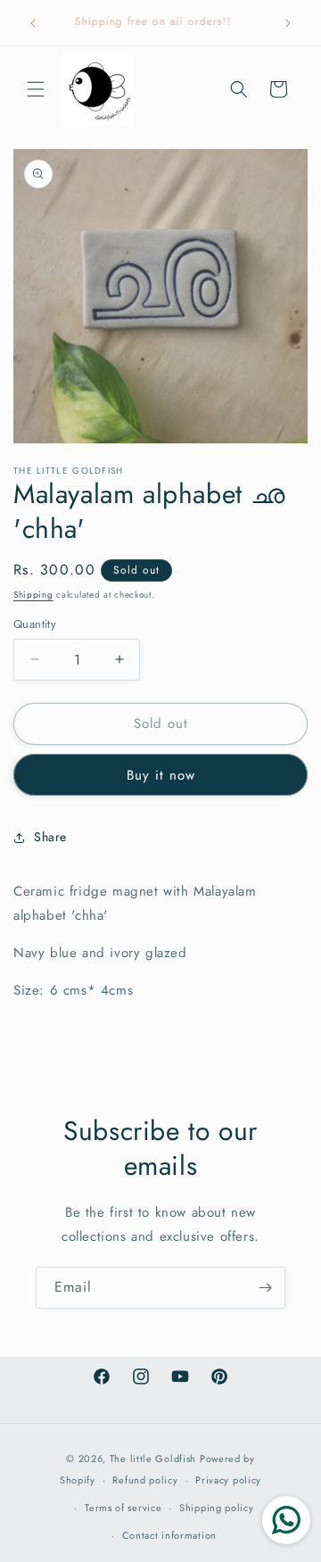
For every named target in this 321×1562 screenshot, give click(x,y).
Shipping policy (216, 1507)
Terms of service (123, 1507)
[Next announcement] (288, 23)
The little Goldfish (153, 1458)
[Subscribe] (264, 1288)
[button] (35, 89)
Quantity (34, 624)
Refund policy (144, 1480)
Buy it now (161, 775)
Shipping (33, 594)
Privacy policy (228, 1480)
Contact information (169, 1535)
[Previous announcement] (33, 23)
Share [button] (50, 837)
